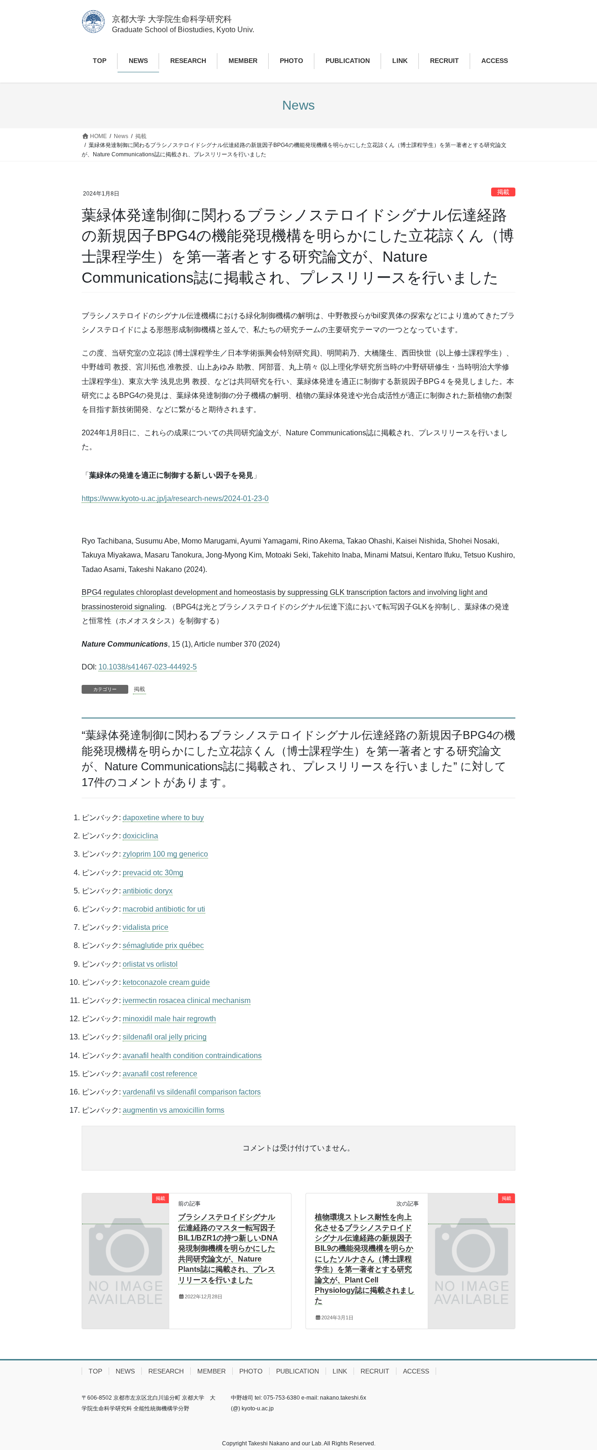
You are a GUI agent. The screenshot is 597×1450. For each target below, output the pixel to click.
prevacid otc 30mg (153, 873)
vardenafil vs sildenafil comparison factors (192, 1092)
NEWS (125, 1371)
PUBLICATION (297, 1371)
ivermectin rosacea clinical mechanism (186, 1000)
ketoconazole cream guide (166, 982)
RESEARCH (166, 1371)
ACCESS (416, 1371)
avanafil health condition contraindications (192, 1056)
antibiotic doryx (148, 891)
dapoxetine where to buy (163, 818)
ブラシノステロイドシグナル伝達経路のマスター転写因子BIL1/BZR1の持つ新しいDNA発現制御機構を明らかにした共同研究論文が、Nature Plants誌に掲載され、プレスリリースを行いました (228, 1248)
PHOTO (251, 1371)
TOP (95, 1371)
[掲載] (125, 1220)
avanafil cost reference (160, 1074)
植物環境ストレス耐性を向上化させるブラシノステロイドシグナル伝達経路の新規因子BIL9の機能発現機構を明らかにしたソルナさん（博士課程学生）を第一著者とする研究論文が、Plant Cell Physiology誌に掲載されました (365, 1258)
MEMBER (211, 1371)
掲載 (503, 191)
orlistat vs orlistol (150, 964)
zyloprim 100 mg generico (165, 854)
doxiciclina (140, 836)
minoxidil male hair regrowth (169, 1019)
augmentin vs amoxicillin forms (173, 1110)
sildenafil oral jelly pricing (165, 1037)
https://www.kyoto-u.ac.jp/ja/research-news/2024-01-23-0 (175, 498)
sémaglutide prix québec (163, 945)
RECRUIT (375, 1371)
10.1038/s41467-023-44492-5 (147, 667)
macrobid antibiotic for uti (164, 909)
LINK (340, 1371)
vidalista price (145, 927)
